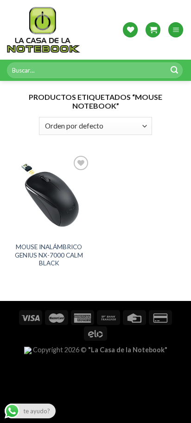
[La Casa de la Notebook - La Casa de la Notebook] (43, 29)
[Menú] (175, 29)
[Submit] (174, 70)
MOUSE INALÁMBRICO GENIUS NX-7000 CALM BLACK (49, 255)
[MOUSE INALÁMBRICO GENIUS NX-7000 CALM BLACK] (49, 195)
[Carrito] (153, 29)
